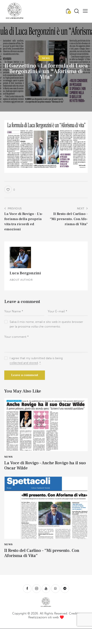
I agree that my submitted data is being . (36, 360)
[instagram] (36, 588)
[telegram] (65, 588)
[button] (85, 10)
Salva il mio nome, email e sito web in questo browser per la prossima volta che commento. (46, 324)
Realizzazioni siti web (43, 617)
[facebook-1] (27, 588)
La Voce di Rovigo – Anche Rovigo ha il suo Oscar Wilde (45, 465)
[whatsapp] (55, 588)
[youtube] (46, 588)
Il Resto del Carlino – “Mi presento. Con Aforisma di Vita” (41, 553)
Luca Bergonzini (25, 273)
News (46, 58)
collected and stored (24, 363)
